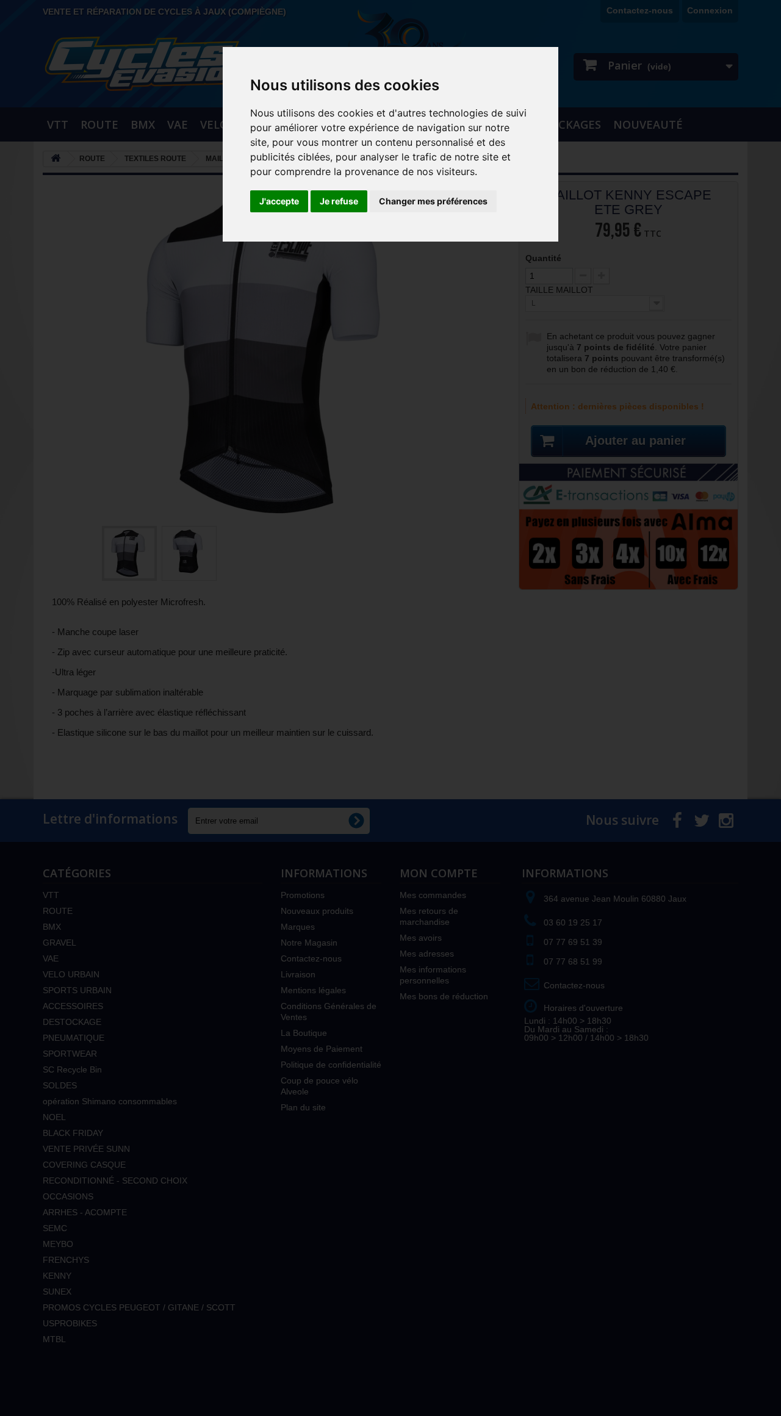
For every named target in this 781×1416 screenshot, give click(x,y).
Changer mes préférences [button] (433, 201)
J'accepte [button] (279, 201)
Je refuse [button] (339, 201)
